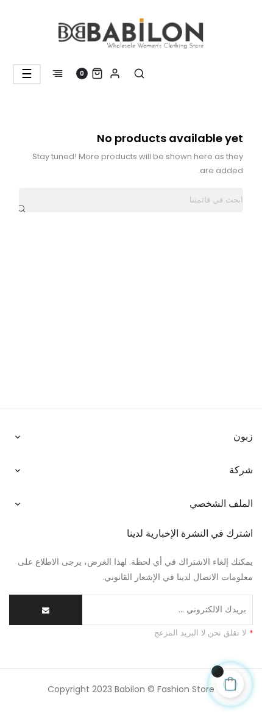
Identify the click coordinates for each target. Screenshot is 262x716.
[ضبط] (64, 73)
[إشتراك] (45, 610)
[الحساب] (115, 73)
